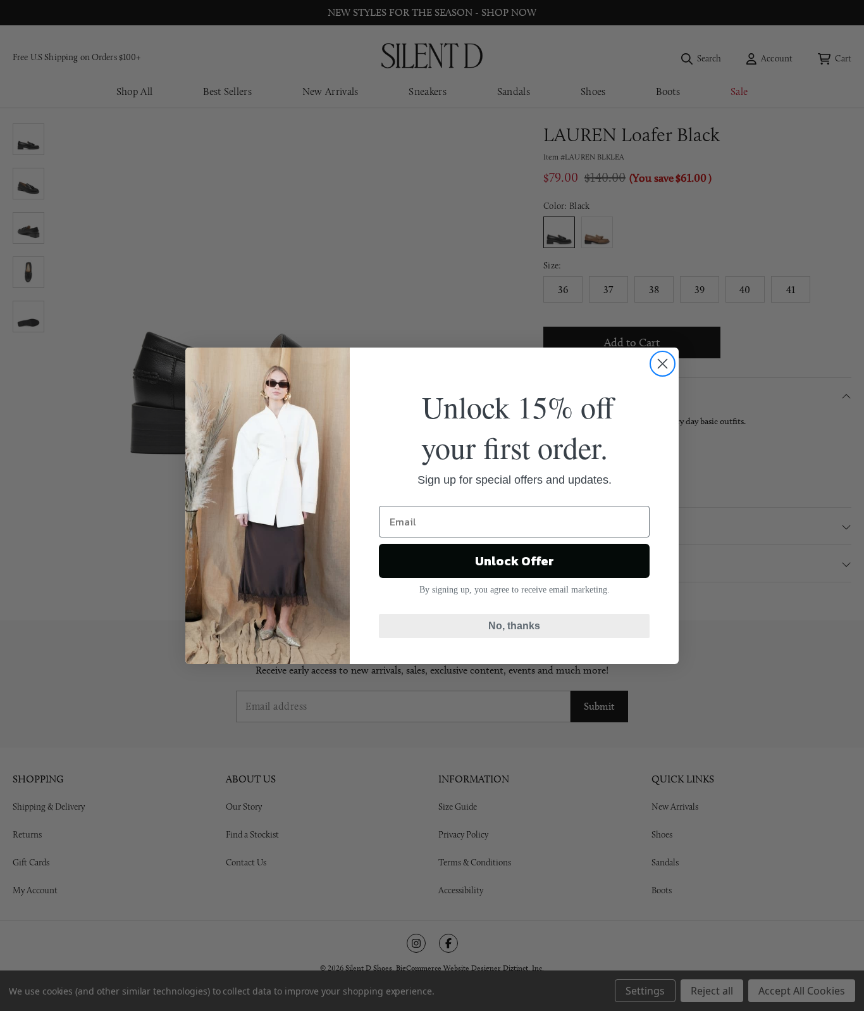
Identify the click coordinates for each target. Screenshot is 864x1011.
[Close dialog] (662, 364)
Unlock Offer (514, 560)
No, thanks (514, 625)
